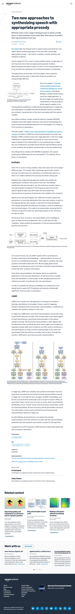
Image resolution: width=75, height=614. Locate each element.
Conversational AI (16, 12)
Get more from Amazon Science (59, 586)
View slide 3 (37, 569)
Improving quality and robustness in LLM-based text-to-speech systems (14, 514)
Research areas (8, 587)
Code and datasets (9, 594)
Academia (6, 596)
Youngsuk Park (56, 518)
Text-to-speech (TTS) (17, 445)
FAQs (22, 596)
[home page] (13, 3)
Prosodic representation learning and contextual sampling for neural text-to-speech (33, 458)
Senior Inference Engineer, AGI (14, 551)
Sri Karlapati (16, 470)
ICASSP (16, 49)
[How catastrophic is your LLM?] (37, 503)
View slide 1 (33, 569)
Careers (23, 594)
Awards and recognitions (28, 591)
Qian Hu (29, 516)
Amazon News (25, 585)
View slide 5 (41, 569)
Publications (7, 591)
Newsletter (24, 592)
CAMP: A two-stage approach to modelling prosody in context (27, 461)
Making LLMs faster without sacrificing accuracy (57, 513)
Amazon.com (7, 607)
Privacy (20, 607)
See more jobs (28, 546)
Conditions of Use (14, 607)
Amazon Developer (26, 587)
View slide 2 (35, 569)
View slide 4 (39, 569)
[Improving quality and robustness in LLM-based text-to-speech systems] (15, 503)
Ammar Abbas (8, 518)
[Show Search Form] (71, 3)
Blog (5, 589)
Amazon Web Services (27, 589)
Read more (21, 564)
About (5, 585)
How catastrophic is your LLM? (36, 512)
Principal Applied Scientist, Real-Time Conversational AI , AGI (64, 552)
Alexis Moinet (16, 478)
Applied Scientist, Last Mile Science (40, 551)
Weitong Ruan (34, 516)
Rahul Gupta (41, 516)
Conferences (7, 592)
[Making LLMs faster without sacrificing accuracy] (60, 503)
